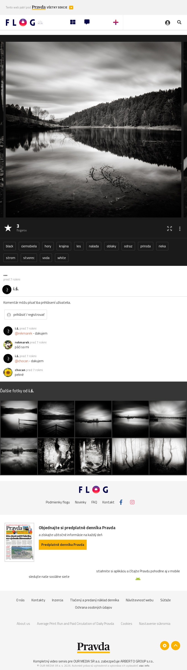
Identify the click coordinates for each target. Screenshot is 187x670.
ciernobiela (29, 246)
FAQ (94, 502)
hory (48, 246)
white (61, 257)
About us (23, 623)
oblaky (111, 246)
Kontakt (108, 502)
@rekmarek (23, 333)
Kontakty (38, 600)
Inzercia (57, 600)
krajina (64, 246)
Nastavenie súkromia (154, 623)
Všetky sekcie (57, 7)
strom (10, 257)
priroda (145, 246)
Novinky (80, 502)
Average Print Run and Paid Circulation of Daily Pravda (75, 623)
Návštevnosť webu (139, 600)
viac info (144, 665)
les (79, 246)
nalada (94, 246)
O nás (20, 600)
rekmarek (22, 342)
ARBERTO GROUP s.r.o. (136, 661)
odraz (128, 246)
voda (45, 257)
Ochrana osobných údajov (93, 607)
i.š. (17, 328)
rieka (162, 246)
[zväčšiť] (169, 228)
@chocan (21, 361)
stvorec (28, 257)
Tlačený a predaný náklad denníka (94, 600)
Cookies (126, 623)
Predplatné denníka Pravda (62, 544)
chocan (20, 370)
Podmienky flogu (58, 502)
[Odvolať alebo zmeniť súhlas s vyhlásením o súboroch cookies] (164, 645)
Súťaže (165, 600)
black (9, 246)
